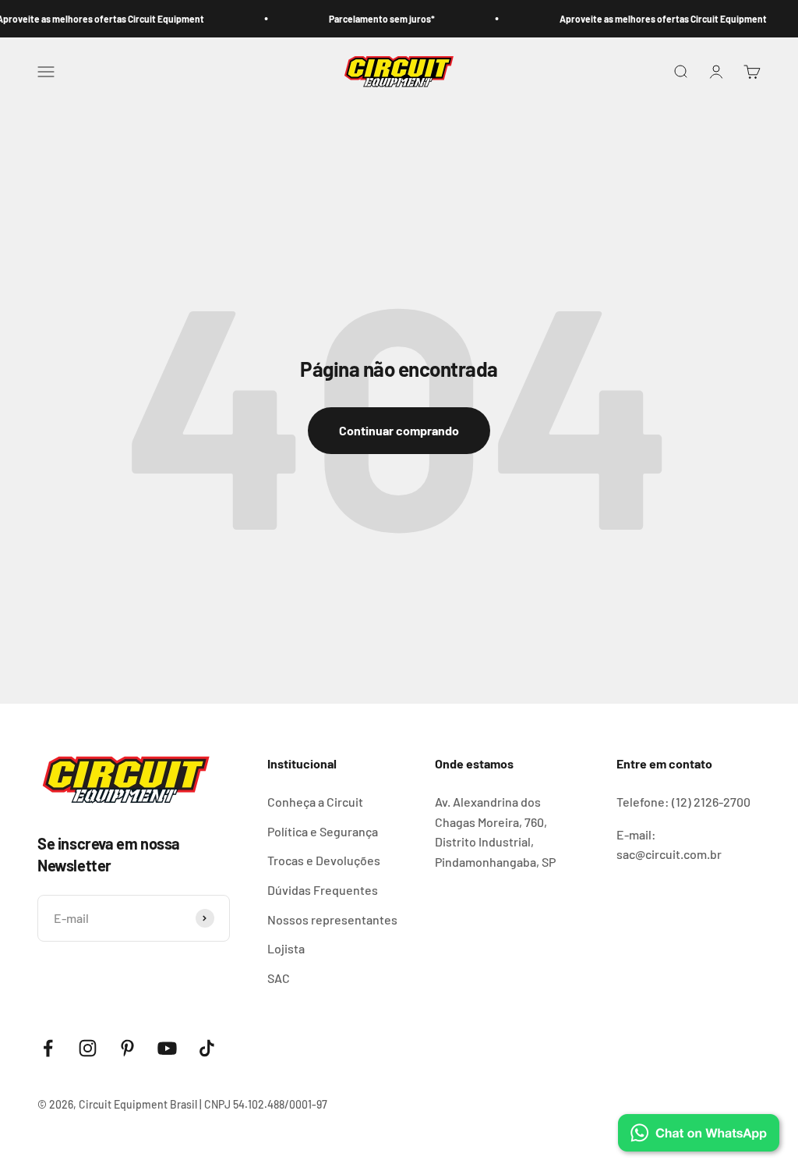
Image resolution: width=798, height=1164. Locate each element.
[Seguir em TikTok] (206, 1048)
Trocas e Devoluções (323, 860)
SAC (278, 978)
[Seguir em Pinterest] (127, 1048)
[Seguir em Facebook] (47, 1048)
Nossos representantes (332, 919)
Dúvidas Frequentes (322, 889)
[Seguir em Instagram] (87, 1048)
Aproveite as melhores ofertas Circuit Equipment (650, 18)
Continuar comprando (399, 430)
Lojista (286, 948)
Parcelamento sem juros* (369, 18)
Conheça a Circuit (315, 801)
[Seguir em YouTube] (167, 1048)
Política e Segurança (322, 831)
